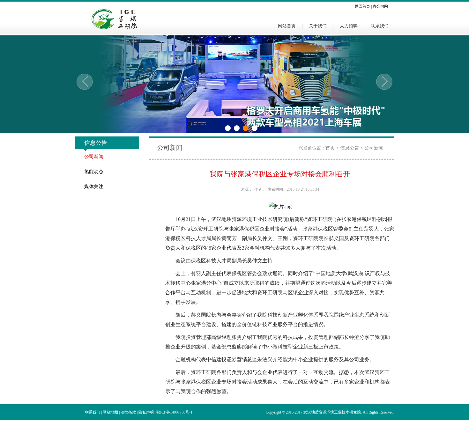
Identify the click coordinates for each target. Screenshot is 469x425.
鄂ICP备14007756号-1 (174, 412)
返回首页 (362, 6)
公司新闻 (93, 156)
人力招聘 (349, 25)
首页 (330, 147)
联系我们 (380, 25)
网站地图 (110, 412)
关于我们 (318, 25)
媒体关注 (93, 186)
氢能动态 (93, 171)
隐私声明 (146, 412)
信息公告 (349, 147)
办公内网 (380, 6)
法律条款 (128, 412)
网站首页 (287, 25)
